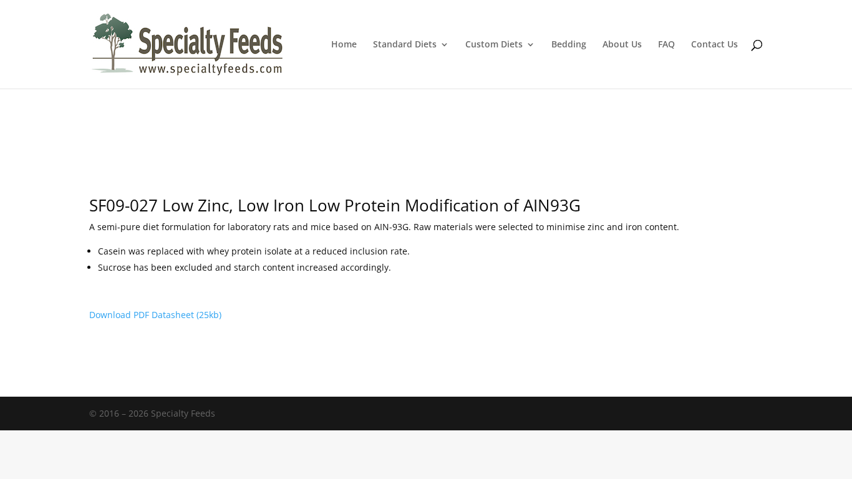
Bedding (568, 45)
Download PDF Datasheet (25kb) (155, 315)
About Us (622, 45)
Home (344, 45)
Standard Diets (405, 45)
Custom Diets (494, 45)
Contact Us (714, 45)
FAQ (666, 45)
